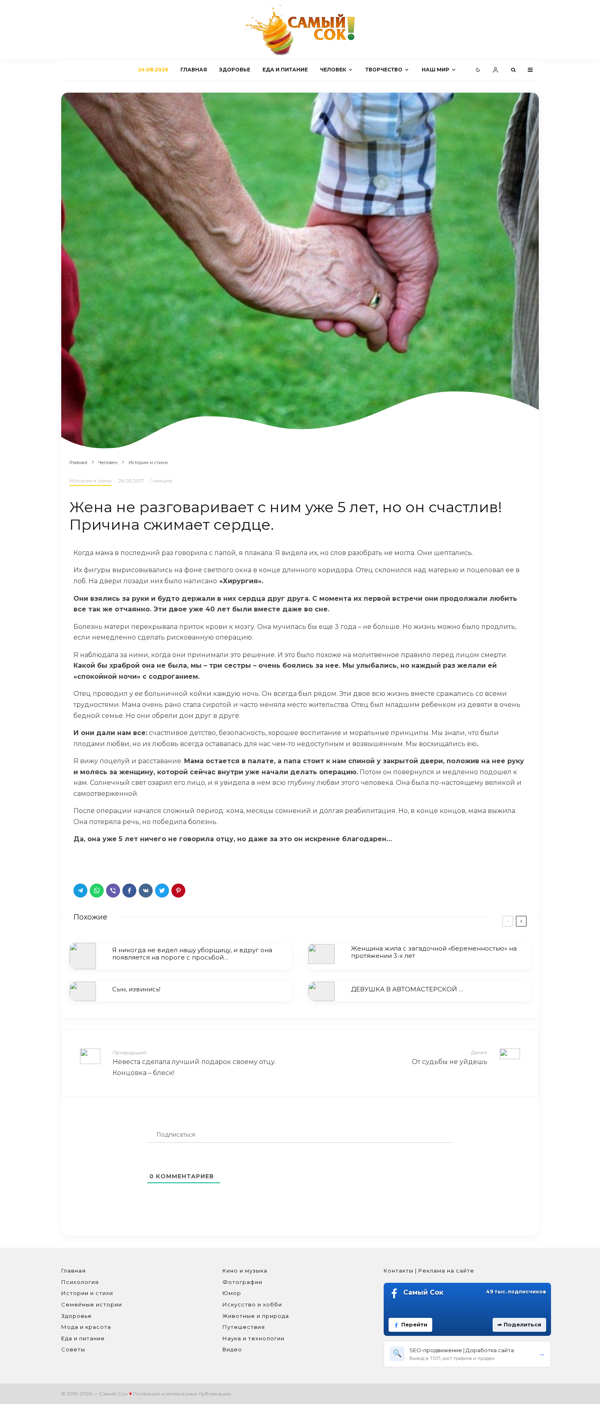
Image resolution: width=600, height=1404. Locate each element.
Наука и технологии (253, 1338)
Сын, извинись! (136, 989)
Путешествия (243, 1327)
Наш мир (435, 70)
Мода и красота (86, 1327)
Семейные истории (91, 1304)
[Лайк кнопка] (79, 861)
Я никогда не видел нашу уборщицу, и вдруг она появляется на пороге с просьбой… (192, 953)
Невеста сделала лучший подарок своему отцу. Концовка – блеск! (194, 1062)
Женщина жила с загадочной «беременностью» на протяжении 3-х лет (434, 952)
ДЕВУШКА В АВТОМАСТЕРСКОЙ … (407, 989)
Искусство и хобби (252, 1304)
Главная (193, 70)
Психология (80, 1282)
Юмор (231, 1293)
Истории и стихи (90, 481)
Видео (232, 1349)
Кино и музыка (244, 1270)
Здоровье (234, 70)
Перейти (414, 1324)
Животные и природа (255, 1316)
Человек (333, 70)
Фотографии (242, 1282)
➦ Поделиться (519, 1324)
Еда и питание (285, 70)
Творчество (383, 70)
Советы (73, 1349)
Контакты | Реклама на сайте (429, 1270)
